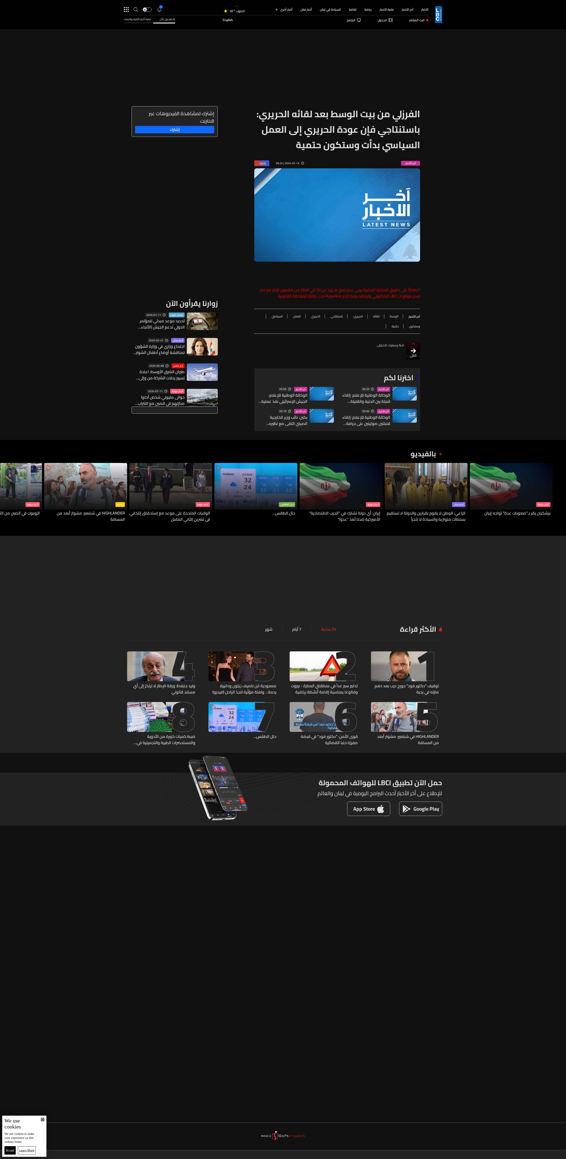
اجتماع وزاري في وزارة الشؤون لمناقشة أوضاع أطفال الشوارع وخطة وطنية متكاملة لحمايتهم (158, 349)
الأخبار (424, 9)
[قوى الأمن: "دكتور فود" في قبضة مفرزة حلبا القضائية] (324, 724)
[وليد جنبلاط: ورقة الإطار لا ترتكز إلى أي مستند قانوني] (161, 673)
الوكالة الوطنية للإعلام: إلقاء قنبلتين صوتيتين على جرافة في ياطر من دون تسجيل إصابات (366, 420)
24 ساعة (328, 629)
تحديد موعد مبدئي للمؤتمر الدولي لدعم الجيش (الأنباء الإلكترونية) (162, 324)
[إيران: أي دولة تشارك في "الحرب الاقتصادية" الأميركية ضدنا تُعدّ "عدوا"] (341, 492)
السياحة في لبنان (330, 9)
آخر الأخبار (407, 9)
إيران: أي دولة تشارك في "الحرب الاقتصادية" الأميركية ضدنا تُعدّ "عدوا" (344, 516)
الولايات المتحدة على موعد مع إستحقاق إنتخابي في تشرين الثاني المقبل (169, 516)
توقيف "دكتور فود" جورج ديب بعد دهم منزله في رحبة (407, 689)
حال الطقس (287, 505)
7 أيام (296, 629)
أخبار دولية (177, 391)
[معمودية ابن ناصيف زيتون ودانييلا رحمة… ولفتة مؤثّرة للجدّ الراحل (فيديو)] (242, 673)
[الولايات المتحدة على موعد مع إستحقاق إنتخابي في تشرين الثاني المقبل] (170, 492)
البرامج (351, 20)
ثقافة (352, 9)
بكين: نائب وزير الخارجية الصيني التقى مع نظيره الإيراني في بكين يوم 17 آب (285, 420)
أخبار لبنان (306, 9)
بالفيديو (423, 454)
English (228, 20)
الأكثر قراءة (418, 629)
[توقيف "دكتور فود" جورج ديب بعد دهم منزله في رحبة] (405, 673)
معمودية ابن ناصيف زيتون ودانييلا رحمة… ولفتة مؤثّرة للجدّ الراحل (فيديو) (244, 689)
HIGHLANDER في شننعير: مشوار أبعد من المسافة (91, 516)
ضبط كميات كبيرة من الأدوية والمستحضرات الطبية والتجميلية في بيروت (166, 739)
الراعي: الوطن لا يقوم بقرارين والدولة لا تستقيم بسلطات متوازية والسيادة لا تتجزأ (426, 516)
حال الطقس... (283, 513)
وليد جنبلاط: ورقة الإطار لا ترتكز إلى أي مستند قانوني (164, 689)
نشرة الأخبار (387, 9)
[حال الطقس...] (255, 492)
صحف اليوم (176, 315)
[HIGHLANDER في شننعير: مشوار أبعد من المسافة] (85, 492)
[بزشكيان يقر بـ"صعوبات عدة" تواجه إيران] (511, 492)
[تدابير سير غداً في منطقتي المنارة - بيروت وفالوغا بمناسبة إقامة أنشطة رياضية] (324, 673)
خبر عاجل (178, 366)
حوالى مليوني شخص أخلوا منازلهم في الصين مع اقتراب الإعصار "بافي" (161, 400)
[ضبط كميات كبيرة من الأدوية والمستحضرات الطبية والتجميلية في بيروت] (161, 724)
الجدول (382, 20)
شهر (268, 629)
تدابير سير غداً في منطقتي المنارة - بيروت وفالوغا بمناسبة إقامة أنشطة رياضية (324, 689)
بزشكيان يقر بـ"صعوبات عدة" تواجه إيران (517, 513)
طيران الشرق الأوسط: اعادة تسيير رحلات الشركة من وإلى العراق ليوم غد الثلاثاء (162, 375)
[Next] (5, 492)
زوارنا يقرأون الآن (192, 303)
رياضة (368, 9)
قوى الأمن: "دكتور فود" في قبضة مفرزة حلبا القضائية (329, 739)
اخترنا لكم (398, 377)
